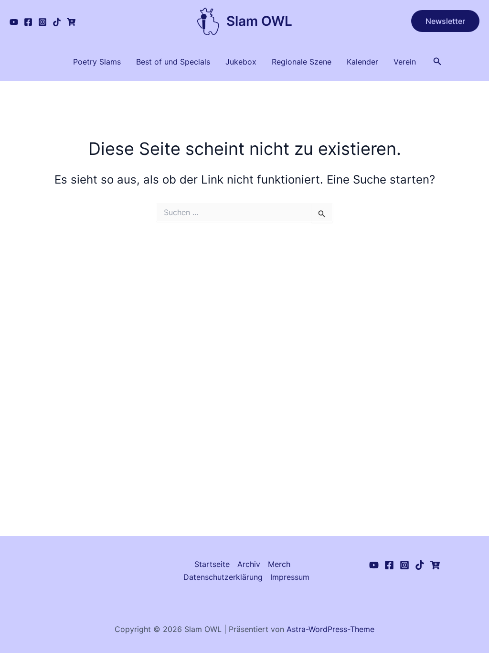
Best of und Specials (173, 61)
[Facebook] (28, 22)
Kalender (362, 61)
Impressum (289, 577)
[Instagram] (42, 22)
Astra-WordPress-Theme (330, 629)
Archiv (248, 564)
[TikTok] (57, 22)
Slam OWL (259, 21)
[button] (445, 21)
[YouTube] (14, 22)
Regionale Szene (301, 61)
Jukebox (240, 61)
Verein (404, 61)
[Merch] (71, 22)
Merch (279, 564)
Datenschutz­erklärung (223, 577)
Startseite (212, 564)
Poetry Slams (97, 61)
